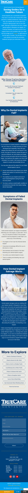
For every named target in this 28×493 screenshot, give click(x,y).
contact (16, 33)
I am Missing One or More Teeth (14, 367)
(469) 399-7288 (14, 457)
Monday (8, 466)
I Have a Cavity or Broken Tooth (14, 364)
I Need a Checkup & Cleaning (14, 356)
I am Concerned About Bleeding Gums (14, 383)
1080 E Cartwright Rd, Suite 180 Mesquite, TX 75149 (14, 460)
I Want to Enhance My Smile (14, 371)
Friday (7, 472)
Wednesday (9, 469)
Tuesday (8, 467)
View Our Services (14, 386)
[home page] (7, 2)
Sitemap (10, 485)
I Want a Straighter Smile (14, 375)
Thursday (8, 470)
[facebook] (14, 476)
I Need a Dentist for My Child (14, 360)
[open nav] (25, 2)
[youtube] (17, 476)
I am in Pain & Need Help (14, 379)
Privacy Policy (16, 485)
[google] (10, 476)
